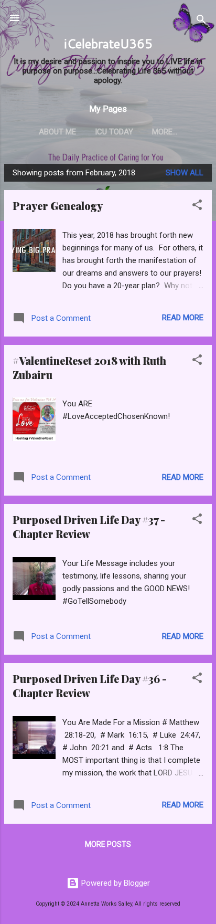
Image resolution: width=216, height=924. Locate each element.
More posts (108, 844)
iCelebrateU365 (108, 43)
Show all (184, 172)
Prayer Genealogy (58, 205)
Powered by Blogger (114, 883)
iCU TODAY (114, 131)
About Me (57, 131)
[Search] (201, 21)
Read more (182, 317)
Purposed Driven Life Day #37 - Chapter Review (89, 526)
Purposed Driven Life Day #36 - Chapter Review (90, 685)
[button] (197, 206)
